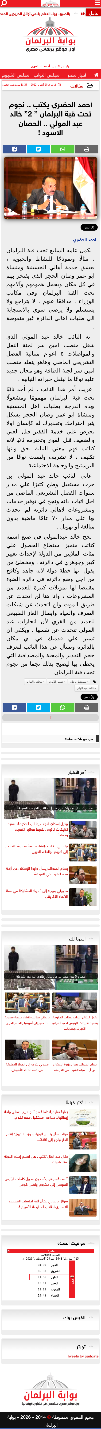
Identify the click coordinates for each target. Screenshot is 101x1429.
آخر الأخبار (76, 771)
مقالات (76, 85)
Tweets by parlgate (83, 1355)
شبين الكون (56, 681)
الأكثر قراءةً (75, 1102)
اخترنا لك (77, 938)
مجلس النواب (34, 681)
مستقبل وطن (78, 681)
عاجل (93, 12)
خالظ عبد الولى (85, 688)
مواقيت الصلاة (71, 1242)
